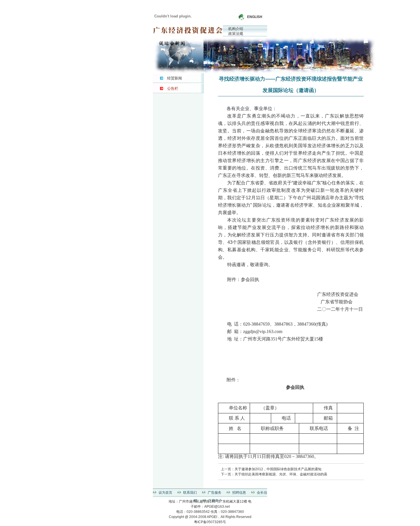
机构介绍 (235, 29)
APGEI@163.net (217, 507)
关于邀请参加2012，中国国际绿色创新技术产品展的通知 (278, 469)
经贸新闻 (174, 78)
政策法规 (235, 33)
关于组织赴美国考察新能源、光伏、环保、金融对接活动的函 (281, 474)
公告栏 (172, 88)
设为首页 (165, 493)
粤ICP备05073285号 (210, 522)
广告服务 (214, 493)
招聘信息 (239, 493)
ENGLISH (254, 17)
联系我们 (190, 493)
